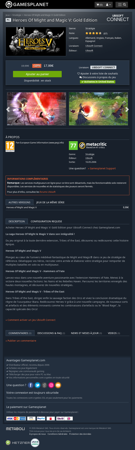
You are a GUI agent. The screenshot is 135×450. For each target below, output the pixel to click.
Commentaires (20, 333)
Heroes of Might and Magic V (21, 207)
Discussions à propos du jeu (99, 77)
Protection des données (80, 434)
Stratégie (16, 15)
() (100, 4)
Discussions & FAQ (51, 333)
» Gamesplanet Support (102, 168)
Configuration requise (46, 221)
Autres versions (19, 202)
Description (17, 221)
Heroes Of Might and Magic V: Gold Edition (44, 15)
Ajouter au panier (37, 74)
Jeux (8, 15)
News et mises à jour (86, 333)
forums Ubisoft (48, 191)
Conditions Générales (57, 434)
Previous (8, 109)
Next (127, 109)
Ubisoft (89, 50)
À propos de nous (37, 434)
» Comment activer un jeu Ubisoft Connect (30, 320)
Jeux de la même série (50, 202)
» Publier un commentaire (21, 340)
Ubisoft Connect (93, 45)
